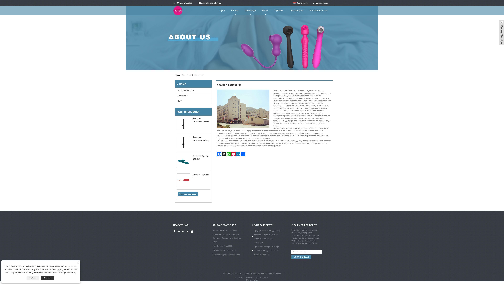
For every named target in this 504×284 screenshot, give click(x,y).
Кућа (222, 10)
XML (264, 277)
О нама (234, 10)
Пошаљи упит (296, 10)
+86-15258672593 (228, 250)
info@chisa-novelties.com (230, 255)
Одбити (33, 278)
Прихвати (47, 278)
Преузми (279, 10)
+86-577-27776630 (224, 246)
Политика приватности (64, 273)
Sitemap (249, 277)
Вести (265, 10)
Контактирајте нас (318, 10)
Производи (250, 10)
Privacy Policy (252, 280)
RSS (257, 277)
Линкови (238, 277)
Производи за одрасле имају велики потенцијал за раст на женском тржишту (266, 250)
